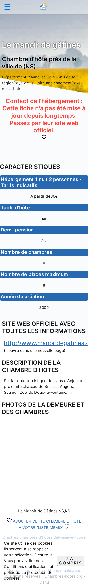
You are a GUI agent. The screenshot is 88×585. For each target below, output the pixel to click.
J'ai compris (70, 560)
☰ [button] (7, 6)
